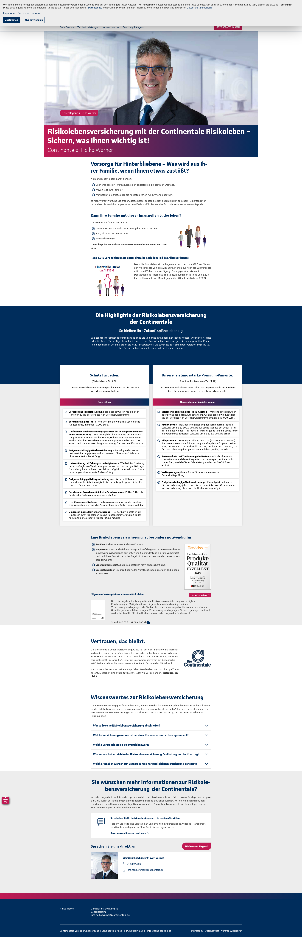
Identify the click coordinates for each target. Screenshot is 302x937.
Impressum (9, 13)
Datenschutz (95, 7)
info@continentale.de (159, 930)
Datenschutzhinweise (29, 13)
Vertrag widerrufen (231, 930)
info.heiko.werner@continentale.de (145, 869)
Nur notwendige (34, 19)
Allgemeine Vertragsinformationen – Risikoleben (117, 594)
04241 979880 (134, 863)
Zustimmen (11, 19)
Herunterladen (199, 595)
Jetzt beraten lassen (228, 27)
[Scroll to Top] (286, 459)
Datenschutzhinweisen (199, 7)
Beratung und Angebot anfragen (128, 833)
